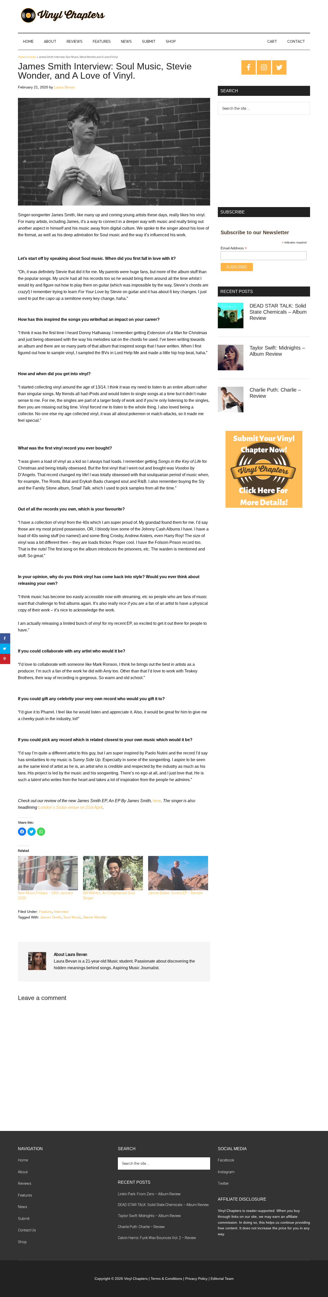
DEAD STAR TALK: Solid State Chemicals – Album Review (278, 312)
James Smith (50, 917)
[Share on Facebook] (5, 638)
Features (25, 1195)
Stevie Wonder (95, 917)
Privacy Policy (196, 1278)
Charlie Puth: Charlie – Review (141, 1227)
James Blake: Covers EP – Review (175, 893)
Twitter (223, 1183)
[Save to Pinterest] (5, 659)
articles (31, 57)
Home (21, 57)
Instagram (226, 1172)
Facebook (226, 1160)
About (23, 1172)
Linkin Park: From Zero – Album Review (149, 1194)
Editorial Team (222, 1278)
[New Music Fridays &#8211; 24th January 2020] (48, 873)
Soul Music (72, 917)
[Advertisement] (264, 161)
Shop (22, 1242)
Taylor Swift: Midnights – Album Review (149, 1216)
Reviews (24, 1183)
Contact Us (27, 1230)
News (22, 1207)
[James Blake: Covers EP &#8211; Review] (178, 873)
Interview (61, 912)
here (157, 801)
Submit (23, 1219)
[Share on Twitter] (5, 649)
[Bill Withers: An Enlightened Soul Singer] (113, 873)
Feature (45, 912)
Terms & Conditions (166, 1278)
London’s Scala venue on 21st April (70, 807)
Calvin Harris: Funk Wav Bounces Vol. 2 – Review (157, 1238)
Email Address (234, 248)
